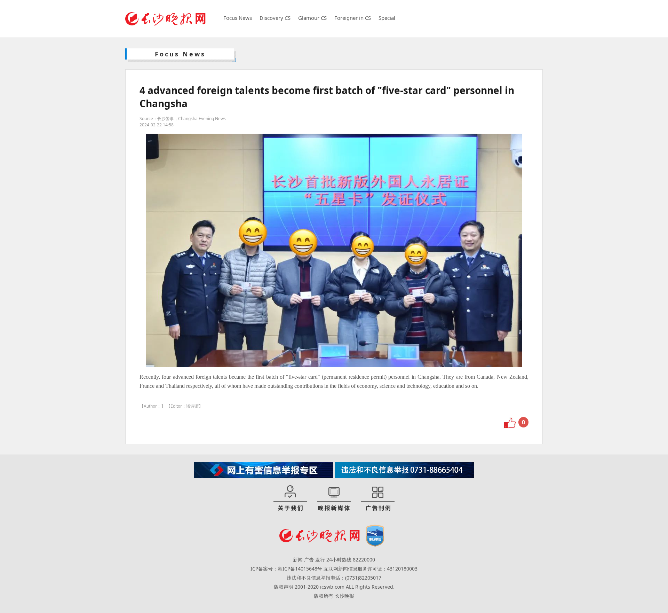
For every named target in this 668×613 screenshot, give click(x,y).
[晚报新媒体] (334, 498)
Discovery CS (275, 17)
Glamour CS (312, 17)
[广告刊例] (378, 498)
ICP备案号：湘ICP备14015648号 (286, 568)
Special (387, 17)
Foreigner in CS (352, 17)
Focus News (237, 17)
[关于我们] (290, 498)
